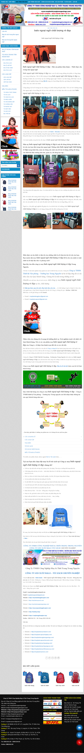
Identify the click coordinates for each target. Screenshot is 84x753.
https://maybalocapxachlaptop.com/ (41, 634)
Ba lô (52, 131)
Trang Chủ (4, 1)
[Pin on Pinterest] (55, 658)
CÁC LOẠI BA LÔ (7, 60)
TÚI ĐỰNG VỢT (8, 106)
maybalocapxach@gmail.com (38, 299)
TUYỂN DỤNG (68, 1)
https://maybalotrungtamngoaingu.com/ (39, 604)
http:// (8, 705)
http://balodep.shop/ (34, 611)
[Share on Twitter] (49, 658)
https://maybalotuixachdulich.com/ (41, 631)
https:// (39, 597)
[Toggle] (81, 437)
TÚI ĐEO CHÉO (8, 99)
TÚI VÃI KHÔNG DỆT (9, 101)
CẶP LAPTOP (7, 79)
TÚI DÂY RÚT (7, 111)
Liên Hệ (75, 1)
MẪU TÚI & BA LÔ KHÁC (9, 89)
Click (25, 538)
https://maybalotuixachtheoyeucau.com (42, 649)
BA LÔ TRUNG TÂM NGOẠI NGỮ (10, 50)
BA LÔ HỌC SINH (8, 67)
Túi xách (57, 131)
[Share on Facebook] (46, 658)
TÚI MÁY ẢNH (7, 109)
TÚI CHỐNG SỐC (8, 104)
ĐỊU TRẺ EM (7, 113)
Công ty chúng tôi (52, 348)
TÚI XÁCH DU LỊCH (9, 97)
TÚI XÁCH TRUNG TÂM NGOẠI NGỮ (9, 55)
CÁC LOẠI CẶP (6, 74)
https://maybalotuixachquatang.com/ (41, 643)
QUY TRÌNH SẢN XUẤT (34, 1)
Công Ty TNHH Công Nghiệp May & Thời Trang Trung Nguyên (52, 546)
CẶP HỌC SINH (8, 82)
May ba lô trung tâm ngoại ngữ (9, 41)
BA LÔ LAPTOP (8, 65)
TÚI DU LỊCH (7, 94)
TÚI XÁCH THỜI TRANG (10, 92)
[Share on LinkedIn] (58, 658)
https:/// (38, 615)
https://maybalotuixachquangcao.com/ (42, 646)
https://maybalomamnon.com (39, 652)
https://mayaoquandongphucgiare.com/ (40, 608)
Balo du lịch (39, 577)
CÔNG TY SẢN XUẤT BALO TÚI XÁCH (45, 548)
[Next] (82, 681)
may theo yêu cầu (21, 1)
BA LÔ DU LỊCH (8, 63)
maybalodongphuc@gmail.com (39, 296)
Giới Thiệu (12, 1)
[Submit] (18, 165)
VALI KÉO (5, 86)
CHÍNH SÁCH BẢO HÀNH (47, 1)
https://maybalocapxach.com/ (36, 600)
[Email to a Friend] (52, 658)
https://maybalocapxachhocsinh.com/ (42, 640)
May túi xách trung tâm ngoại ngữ (10, 35)
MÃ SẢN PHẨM (59, 1)
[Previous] (22, 681)
